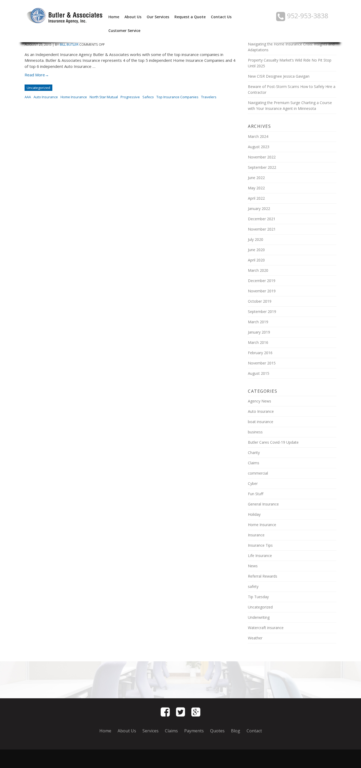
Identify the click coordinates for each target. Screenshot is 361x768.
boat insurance (260, 421)
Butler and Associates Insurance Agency (64, 16)
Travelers (208, 97)
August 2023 (258, 146)
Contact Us (221, 16)
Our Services (158, 16)
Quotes (217, 731)
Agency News (259, 401)
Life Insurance (260, 555)
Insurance (256, 534)
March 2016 (258, 342)
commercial (258, 473)
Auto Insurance (46, 97)
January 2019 (259, 332)
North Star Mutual (104, 97)
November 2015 (262, 363)
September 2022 (262, 167)
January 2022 (259, 208)
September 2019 (262, 311)
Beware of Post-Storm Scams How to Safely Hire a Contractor (291, 89)
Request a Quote (190, 16)
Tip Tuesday (258, 596)
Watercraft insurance (266, 627)
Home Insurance (74, 97)
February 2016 (260, 352)
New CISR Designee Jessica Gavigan (278, 76)
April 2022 (256, 198)
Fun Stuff (255, 493)
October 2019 (259, 301)
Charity (254, 452)
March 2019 (258, 321)
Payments (194, 731)
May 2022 (256, 187)
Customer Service (124, 30)
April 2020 (256, 260)
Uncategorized (38, 87)
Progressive (130, 97)
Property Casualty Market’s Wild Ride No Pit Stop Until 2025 (289, 63)
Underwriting (259, 617)
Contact (254, 731)
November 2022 (262, 157)
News (253, 565)
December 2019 (261, 280)
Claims (253, 462)
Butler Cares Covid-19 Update (273, 442)
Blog (235, 731)
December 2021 (261, 218)
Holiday (254, 514)
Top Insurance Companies (177, 97)
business (255, 431)
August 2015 (258, 373)
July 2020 (255, 239)
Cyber (253, 483)
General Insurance (263, 504)
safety (253, 586)
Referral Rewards (262, 576)
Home (113, 16)
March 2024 (258, 136)
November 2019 (262, 290)
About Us (132, 16)
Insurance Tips (260, 545)
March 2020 (258, 270)
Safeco (148, 97)
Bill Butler (69, 44)
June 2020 (256, 249)
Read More (37, 74)
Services (150, 731)
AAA (28, 97)
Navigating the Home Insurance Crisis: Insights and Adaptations (291, 46)
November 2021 (262, 229)
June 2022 (256, 177)
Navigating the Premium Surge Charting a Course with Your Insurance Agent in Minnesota (290, 105)
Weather (255, 637)
